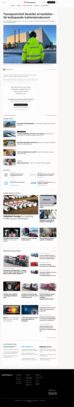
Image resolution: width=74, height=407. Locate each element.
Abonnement (18, 377)
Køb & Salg (36, 5)
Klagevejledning (29, 382)
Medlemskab (18, 379)
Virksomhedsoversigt (27, 5)
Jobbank (19, 5)
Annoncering (18, 381)
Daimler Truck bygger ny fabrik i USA (11, 349)
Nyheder (13, 5)
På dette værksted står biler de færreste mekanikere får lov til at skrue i (29, 354)
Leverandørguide (45, 5)
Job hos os (37, 381)
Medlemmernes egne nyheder (12, 251)
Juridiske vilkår (28, 380)
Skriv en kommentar (51, 115)
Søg (5, 2)
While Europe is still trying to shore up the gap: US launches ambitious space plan (48, 350)
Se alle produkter (19, 383)
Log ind (26, 107)
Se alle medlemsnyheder (51, 337)
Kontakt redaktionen (39, 377)
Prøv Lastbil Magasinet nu (21, 104)
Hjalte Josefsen (9, 69)
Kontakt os (37, 379)
